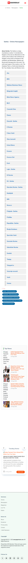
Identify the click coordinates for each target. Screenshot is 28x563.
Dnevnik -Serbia (12, 121)
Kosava (9, 151)
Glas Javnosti (11, 139)
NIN (8, 199)
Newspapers (15, 8)
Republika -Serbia (12, 223)
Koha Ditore (11, 145)
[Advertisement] (14, 24)
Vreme (9, 283)
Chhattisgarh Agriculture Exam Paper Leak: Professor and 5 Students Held (17, 377)
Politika (9, 217)
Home (8, 8)
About (2, 519)
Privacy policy (4, 524)
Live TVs (3, 507)
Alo (8, 73)
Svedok (9, 253)
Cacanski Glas (11, 109)
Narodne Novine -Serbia (14, 187)
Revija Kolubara (12, 229)
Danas (9, 115)
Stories (2, 499)
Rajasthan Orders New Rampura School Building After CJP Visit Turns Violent (17, 368)
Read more (20, 472)
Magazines (3, 505)
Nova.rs (9, 205)
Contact (3, 527)
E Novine (9, 127)
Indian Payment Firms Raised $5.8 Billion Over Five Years (17, 353)
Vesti (8, 277)
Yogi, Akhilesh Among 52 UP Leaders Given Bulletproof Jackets (17, 403)
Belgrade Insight (12, 91)
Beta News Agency (13, 97)
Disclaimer (3, 522)
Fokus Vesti (10, 133)
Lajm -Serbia (11, 169)
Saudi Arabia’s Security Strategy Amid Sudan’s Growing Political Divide (18, 385)
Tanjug (9, 259)
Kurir (8, 163)
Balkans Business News (14, 85)
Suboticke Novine (12, 247)
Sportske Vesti (11, 235)
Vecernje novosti (12, 271)
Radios (2, 510)
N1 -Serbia (10, 181)
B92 (8, 79)
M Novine (10, 175)
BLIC (8, 103)
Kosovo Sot (10, 157)
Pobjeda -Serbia (12, 211)
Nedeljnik (10, 193)
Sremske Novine (12, 241)
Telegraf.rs (10, 265)
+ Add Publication (5, 530)
